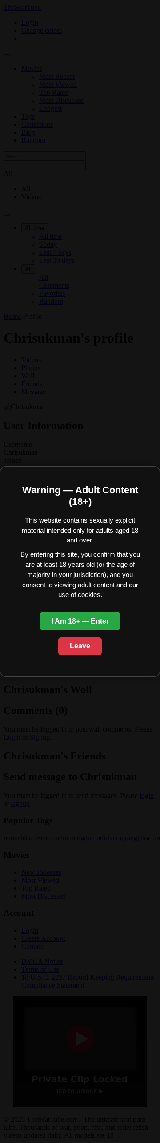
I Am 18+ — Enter (80, 621)
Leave (80, 646)
